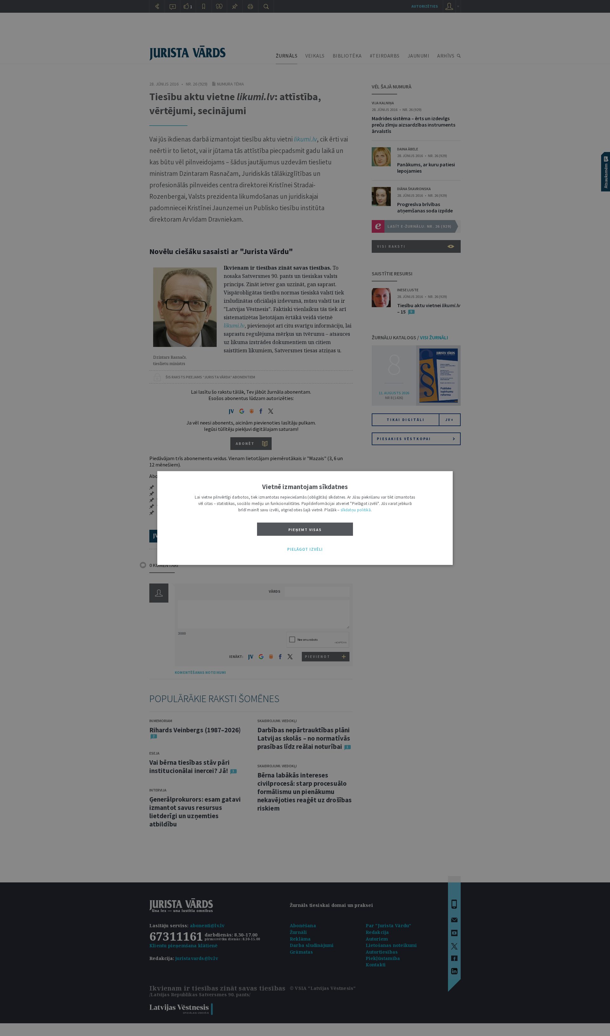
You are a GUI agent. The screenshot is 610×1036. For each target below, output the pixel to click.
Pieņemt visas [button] (305, 529)
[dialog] (305, 518)
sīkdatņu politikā (356, 510)
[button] (305, 549)
